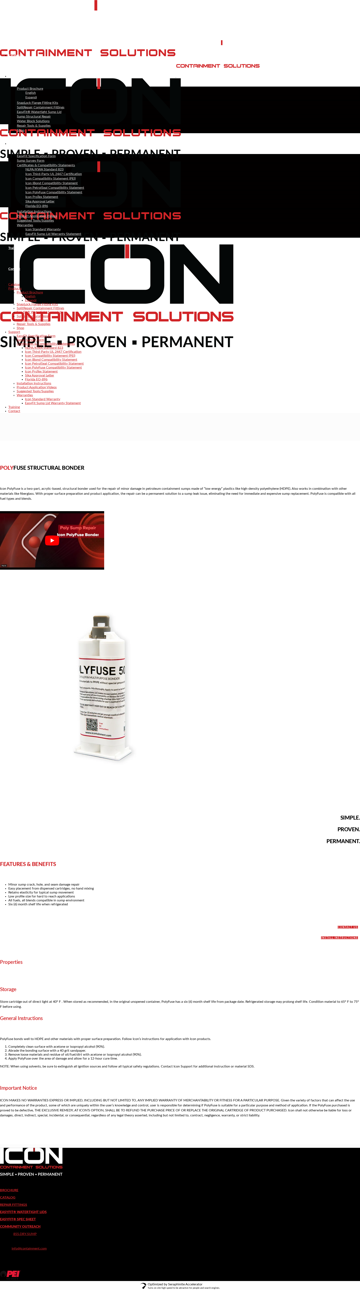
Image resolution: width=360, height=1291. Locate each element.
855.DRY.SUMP (25, 1234)
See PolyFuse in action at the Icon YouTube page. (325, 1123)
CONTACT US (348, 927)
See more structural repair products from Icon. (34, 1142)
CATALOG (7, 1197)
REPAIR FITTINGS (13, 1205)
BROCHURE (9, 1190)
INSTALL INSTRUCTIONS (339, 938)
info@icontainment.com (29, 1248)
